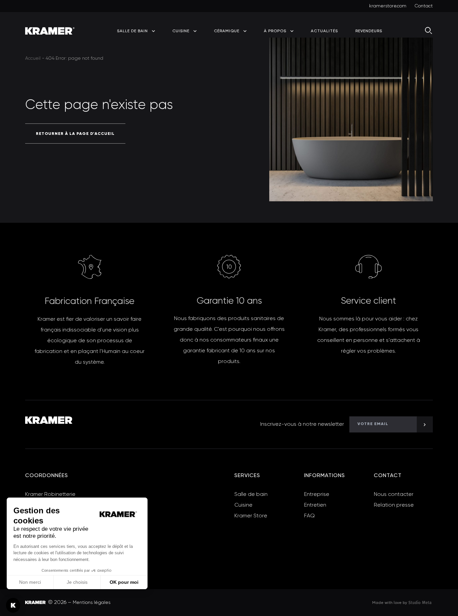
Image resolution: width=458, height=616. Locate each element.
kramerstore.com (387, 6)
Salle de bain (251, 494)
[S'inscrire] (425, 424)
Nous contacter (393, 494)
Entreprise (316, 494)
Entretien (315, 505)
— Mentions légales (89, 602)
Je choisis (77, 582)
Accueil (33, 58)
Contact (423, 6)
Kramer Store (250, 516)
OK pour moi (124, 582)
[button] (13, 605)
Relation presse (394, 505)
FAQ (309, 516)
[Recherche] (429, 31)
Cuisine (243, 505)
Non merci (30, 582)
